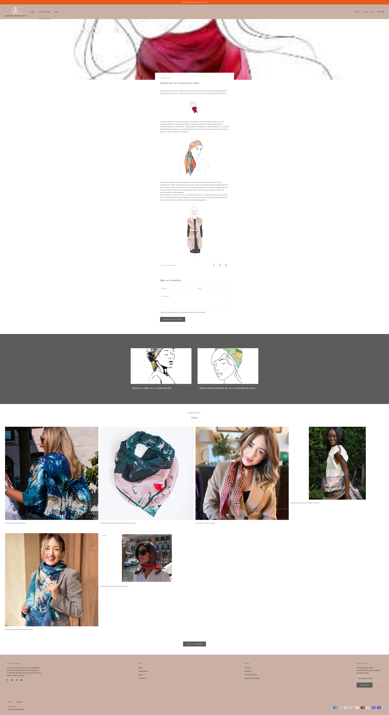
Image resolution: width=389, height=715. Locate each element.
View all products (194, 644)
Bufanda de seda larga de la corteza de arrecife (305, 503)
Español (19, 702)
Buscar (372, 12)
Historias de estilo (44, 12)
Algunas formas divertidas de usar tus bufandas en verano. (227, 388)
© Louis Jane (11, 707)
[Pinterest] (21, 680)
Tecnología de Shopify (16, 709)
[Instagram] (17, 680)
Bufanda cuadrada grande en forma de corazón (114, 586)
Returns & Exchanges (252, 678)
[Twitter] (12, 680)
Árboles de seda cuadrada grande (15, 523)
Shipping (248, 671)
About (57, 12)
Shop (32, 12)
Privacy (247, 668)
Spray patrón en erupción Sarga (205, 523)
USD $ (357, 12)
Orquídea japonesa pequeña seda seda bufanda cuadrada (117, 523)
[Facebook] (7, 680)
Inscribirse (365, 685)
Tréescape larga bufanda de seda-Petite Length (19, 629)
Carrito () (380, 12)
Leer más (20, 675)
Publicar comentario (172, 319)
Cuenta (366, 12)
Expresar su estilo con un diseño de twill (152, 388)
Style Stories (143, 671)
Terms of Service (251, 675)
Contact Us (143, 678)
